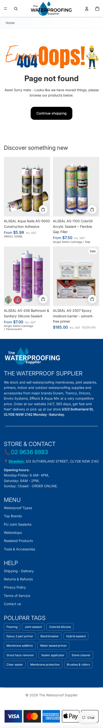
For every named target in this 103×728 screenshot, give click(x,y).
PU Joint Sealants (17, 524)
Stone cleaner (81, 655)
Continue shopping (51, 113)
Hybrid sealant (76, 636)
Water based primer (53, 645)
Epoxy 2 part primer (19, 636)
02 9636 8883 (29, 452)
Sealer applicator (52, 655)
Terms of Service (17, 596)
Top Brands (13, 516)
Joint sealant (33, 627)
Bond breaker (49, 636)
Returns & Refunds (18, 579)
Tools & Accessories (19, 549)
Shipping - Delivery (19, 571)
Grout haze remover (20, 655)
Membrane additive (19, 645)
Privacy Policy (15, 587)
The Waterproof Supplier (58, 695)
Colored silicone (60, 627)
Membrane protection (45, 664)
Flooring (11, 627)
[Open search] (16, 8)
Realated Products (18, 541)
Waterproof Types (18, 508)
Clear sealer (14, 664)
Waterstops (13, 532)
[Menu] (5, 8)
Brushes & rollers (78, 664)
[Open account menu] (86, 8)
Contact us (12, 604)
